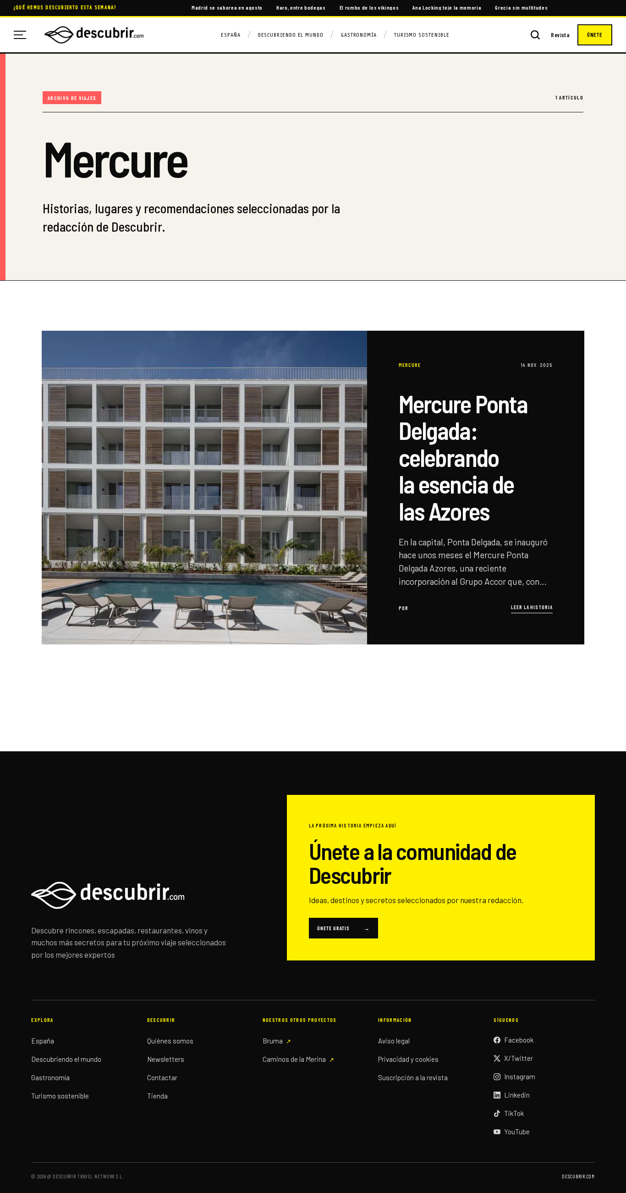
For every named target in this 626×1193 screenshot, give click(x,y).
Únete (595, 35)
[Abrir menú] (23, 34)
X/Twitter (518, 1058)
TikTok (514, 1113)
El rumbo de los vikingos (369, 7)
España (231, 35)
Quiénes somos (170, 1041)
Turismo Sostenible (422, 35)
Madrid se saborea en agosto (227, 7)
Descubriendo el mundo (66, 1059)
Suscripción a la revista (413, 1077)
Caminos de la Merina (294, 1059)
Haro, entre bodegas (301, 7)
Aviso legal (394, 1041)
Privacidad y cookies (408, 1059)
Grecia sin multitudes (521, 7)
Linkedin (517, 1095)
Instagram (519, 1076)
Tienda (157, 1096)
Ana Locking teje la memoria (446, 7)
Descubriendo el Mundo (291, 35)
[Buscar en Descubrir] (535, 34)
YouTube (517, 1131)
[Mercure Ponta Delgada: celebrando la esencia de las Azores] (313, 487)
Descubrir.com (578, 1176)
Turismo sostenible (60, 1096)
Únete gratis (343, 928)
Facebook (518, 1040)
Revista (560, 35)
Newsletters (165, 1059)
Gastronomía (359, 35)
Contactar (162, 1077)
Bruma (273, 1041)
